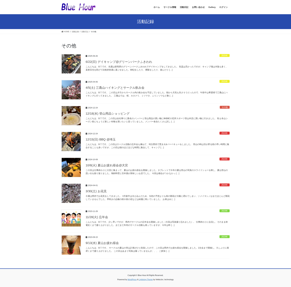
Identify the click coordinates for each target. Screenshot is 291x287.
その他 (225, 107)
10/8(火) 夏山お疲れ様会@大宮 (107, 165)
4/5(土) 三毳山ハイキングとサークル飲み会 (115, 87)
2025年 (224, 55)
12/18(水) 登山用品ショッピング (108, 113)
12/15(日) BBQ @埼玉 (101, 139)
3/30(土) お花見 (96, 191)
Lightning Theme (146, 280)
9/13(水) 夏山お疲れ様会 (102, 243)
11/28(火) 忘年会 (97, 217)
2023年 (224, 211)
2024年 (224, 133)
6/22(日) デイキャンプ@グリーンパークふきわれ (119, 61)
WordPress (132, 280)
